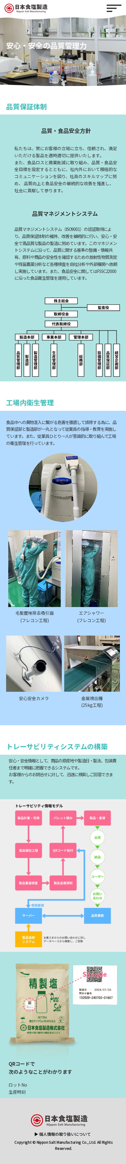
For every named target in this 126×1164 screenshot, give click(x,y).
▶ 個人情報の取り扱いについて (62, 1134)
